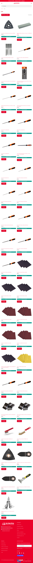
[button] (31, 3)
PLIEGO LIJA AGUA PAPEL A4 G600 (22, 272)
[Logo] (16, 3)
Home (2, 8)
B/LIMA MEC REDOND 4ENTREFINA (22, 201)
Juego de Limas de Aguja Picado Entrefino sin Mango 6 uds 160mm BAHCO (24, 81)
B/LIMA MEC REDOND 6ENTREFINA (6, 201)
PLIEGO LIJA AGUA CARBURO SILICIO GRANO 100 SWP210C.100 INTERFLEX (8, 367)
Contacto (18, 537)
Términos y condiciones (19, 548)
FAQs (2, 552)
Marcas (18, 530)
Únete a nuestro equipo (20, 528)
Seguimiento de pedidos (4, 548)
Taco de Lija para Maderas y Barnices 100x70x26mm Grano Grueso (8, 415)
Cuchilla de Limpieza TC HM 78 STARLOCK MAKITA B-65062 (8, 463)
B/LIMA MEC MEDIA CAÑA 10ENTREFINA (22, 57)
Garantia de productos (4, 550)
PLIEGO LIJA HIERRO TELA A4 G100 (22, 319)
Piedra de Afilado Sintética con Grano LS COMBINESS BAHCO (24, 33)
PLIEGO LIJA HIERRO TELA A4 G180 (6, 319)
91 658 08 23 (4, 530)
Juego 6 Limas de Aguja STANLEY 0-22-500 (7, 57)
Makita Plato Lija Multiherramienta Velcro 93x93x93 (8, 33)
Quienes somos (19, 524)
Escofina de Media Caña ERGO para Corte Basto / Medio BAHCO (23, 106)
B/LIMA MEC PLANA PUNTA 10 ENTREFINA (7, 248)
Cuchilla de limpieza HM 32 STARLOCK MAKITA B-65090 (8, 487)
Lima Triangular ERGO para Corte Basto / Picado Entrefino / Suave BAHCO (23, 154)
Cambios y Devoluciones (4, 546)
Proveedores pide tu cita (20, 535)
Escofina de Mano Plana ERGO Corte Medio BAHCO (8, 81)
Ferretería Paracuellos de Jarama (6, 526)
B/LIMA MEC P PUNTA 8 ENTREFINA (22, 248)
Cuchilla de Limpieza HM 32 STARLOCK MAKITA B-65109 (24, 463)
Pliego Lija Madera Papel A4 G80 (21, 366)
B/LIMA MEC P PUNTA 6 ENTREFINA (6, 272)
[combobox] (16, 6)
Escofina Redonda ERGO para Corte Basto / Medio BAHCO (8, 106)
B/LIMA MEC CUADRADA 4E (5, 153)
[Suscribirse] (31, 546)
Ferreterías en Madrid (20, 526)
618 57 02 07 (8, 530)
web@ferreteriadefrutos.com (6, 529)
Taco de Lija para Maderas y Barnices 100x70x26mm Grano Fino (24, 415)
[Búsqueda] (2, 6)
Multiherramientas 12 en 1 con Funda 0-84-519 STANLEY (7, 511)
